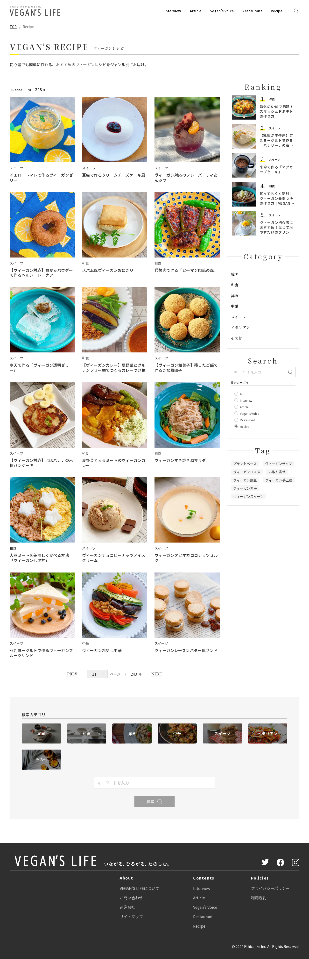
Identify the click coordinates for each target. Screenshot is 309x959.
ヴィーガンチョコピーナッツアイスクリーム (113, 557)
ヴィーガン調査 (245, 480)
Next (156, 674)
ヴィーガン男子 (245, 488)
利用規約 (259, 898)
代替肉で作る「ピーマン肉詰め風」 (186, 270)
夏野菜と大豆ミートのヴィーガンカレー (113, 462)
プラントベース (245, 463)
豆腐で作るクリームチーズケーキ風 (113, 175)
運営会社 (127, 907)
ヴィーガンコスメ (246, 471)
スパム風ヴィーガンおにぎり (107, 270)
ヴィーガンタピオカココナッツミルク (186, 557)
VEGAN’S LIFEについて (139, 888)
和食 (272, 186)
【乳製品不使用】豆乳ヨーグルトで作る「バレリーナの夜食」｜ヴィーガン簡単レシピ (276, 145)
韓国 (235, 274)
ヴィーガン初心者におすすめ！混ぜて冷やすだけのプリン (276, 227)
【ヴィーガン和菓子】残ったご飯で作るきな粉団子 (186, 367)
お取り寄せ (277, 471)
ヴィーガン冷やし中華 (102, 650)
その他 (236, 338)
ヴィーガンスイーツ (248, 496)
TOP (13, 26)
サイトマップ (131, 916)
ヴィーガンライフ (278, 463)
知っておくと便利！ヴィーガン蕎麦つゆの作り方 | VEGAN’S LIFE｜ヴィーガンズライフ (277, 203)
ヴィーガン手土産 (278, 480)
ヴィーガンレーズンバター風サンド (186, 650)
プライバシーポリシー (270, 888)
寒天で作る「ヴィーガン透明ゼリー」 (39, 367)
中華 (235, 306)
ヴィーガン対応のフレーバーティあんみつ (186, 177)
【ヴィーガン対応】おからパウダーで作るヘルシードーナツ (41, 272)
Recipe (276, 10)
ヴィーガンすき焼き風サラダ (180, 460)
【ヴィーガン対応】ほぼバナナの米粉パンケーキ (41, 462)
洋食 (272, 99)
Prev (72, 674)
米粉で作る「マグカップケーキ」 (276, 169)
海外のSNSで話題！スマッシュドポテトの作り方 (277, 111)
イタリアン (240, 327)
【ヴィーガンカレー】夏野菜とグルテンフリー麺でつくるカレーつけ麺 (113, 367)
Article (195, 10)
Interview (172, 10)
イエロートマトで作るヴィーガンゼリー (41, 177)
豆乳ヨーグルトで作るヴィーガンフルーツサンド (41, 652)
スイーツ (275, 128)
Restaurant (252, 10)
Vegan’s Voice (222, 10)
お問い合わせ (131, 898)
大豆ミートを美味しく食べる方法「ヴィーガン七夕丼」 (39, 557)
